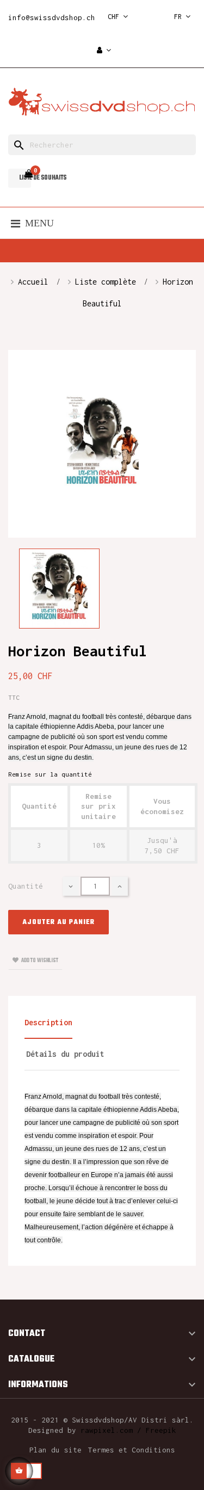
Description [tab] (48, 1022)
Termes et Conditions (131, 1449)
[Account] (104, 50)
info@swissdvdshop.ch (51, 17)
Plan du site (55, 1449)
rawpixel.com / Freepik (128, 1430)
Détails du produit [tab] (65, 1053)
